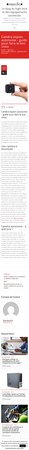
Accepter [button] (23, 446)
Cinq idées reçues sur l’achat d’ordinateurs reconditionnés (14, 395)
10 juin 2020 (6, 392)
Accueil (3, 50)
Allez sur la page (18, 218)
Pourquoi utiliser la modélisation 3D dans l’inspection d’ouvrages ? (12, 361)
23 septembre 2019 (8, 425)
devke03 (10, 107)
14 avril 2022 (7, 357)
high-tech (10, 50)
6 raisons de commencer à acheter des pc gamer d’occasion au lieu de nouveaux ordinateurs (12, 430)
